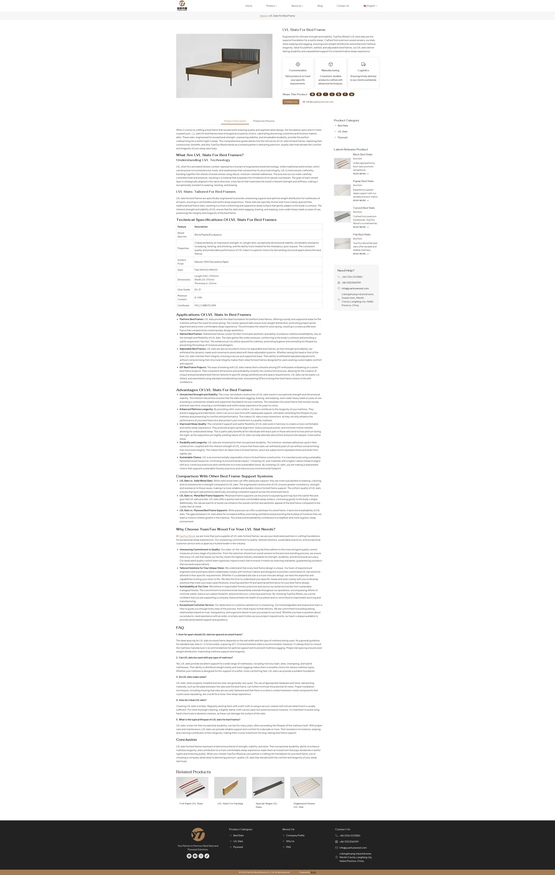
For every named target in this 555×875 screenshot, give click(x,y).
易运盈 (313, 872)
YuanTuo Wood (187, 535)
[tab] (235, 121)
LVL (193, 133)
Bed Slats (357, 158)
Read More (186, 813)
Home (248, 5)
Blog (320, 5)
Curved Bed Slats (364, 208)
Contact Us (343, 5)
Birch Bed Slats (362, 154)
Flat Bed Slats (362, 234)
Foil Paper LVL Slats (191, 803)
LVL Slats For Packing (230, 803)
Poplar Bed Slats (363, 181)
